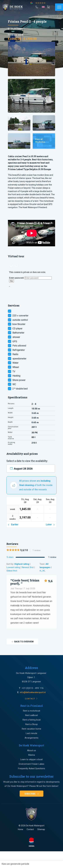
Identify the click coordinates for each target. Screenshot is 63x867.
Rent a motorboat (31, 710)
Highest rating (21, 564)
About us (31, 750)
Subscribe (30, 794)
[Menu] (59, 7)
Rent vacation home (31, 728)
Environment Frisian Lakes (31, 764)
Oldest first (11, 570)
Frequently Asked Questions (31, 768)
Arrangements (31, 737)
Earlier (14, 524)
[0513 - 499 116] (36, 6)
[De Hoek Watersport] (14, 7)
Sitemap (41, 829)
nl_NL (42, 570)
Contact (30, 829)
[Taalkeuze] (43, 8)
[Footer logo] (31, 814)
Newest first (28, 567)
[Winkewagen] (49, 7)
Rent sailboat (31, 715)
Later (49, 524)
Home (20, 829)
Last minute (31, 733)
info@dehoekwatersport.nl (33, 692)
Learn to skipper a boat (31, 759)
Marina (31, 755)
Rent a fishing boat (31, 719)
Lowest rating (13, 567)
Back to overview (24, 641)
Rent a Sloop (31, 724)
